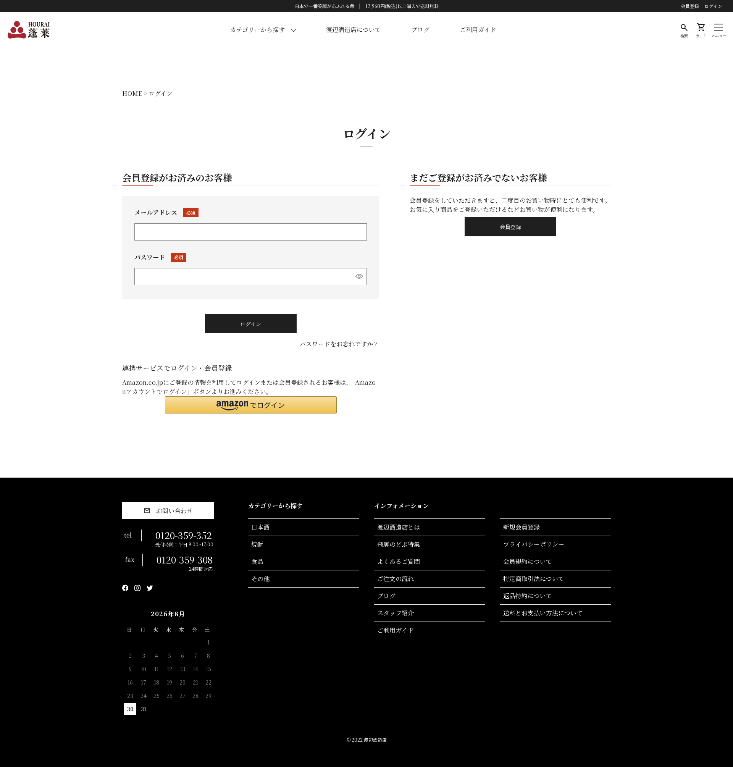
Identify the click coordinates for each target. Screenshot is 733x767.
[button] (251, 404)
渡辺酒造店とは (398, 527)
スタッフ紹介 (395, 613)
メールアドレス (163, 212)
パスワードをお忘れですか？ (339, 343)
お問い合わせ (174, 510)
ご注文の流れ (395, 578)
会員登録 (690, 6)
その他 (260, 578)
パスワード (156, 257)
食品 (257, 561)
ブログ (420, 29)
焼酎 (257, 544)
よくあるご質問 (398, 561)
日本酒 (260, 527)
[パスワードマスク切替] (359, 276)
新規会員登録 (521, 527)
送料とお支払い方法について (543, 613)
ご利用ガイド (478, 29)
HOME (132, 93)
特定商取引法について (533, 578)
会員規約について (527, 561)
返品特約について (527, 595)
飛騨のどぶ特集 (398, 544)
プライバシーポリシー (533, 544)
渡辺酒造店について (353, 29)
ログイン (713, 6)
